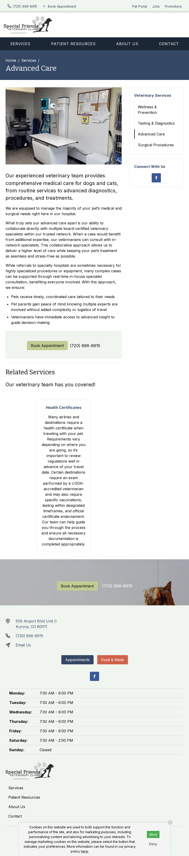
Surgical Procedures (156, 145)
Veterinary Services (152, 95)
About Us (127, 43)
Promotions (173, 6)
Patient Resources (73, 43)
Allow (153, 834)
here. (85, 851)
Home (11, 60)
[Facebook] (156, 177)
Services (20, 43)
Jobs (156, 6)
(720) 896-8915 (85, 345)
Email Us (23, 645)
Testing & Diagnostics (156, 123)
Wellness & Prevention (147, 110)
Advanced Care (151, 134)
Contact (15, 816)
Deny (153, 844)
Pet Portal (139, 6)
